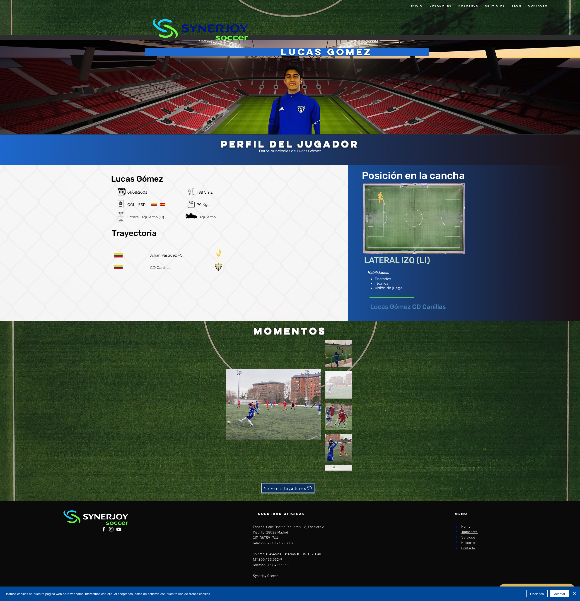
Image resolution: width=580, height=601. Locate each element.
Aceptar (559, 593)
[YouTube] (119, 529)
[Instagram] (111, 529)
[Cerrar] (574, 593)
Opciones (537, 593)
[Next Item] (313, 404)
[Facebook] (104, 529)
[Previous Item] (233, 404)
